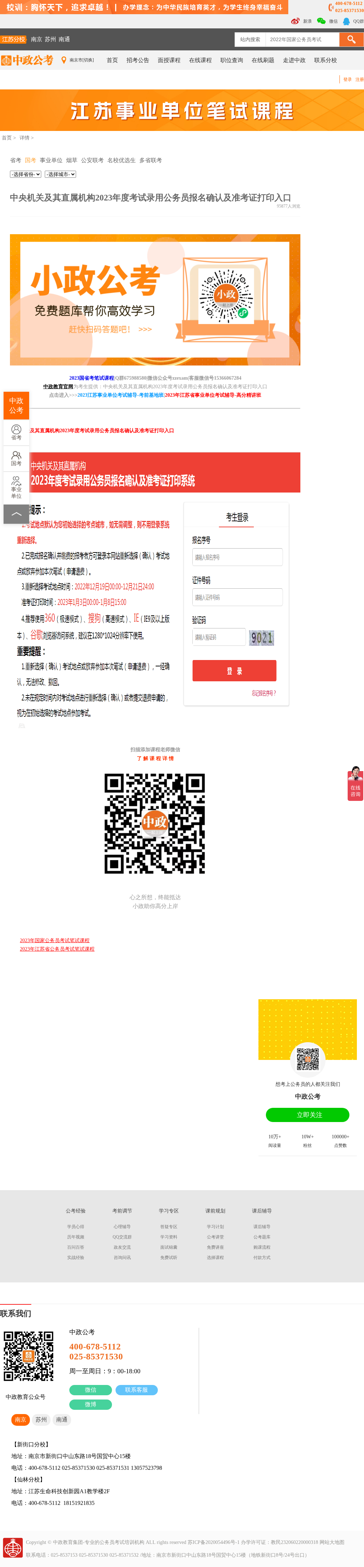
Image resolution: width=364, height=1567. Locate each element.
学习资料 (168, 1237)
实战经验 (75, 1257)
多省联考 (150, 160)
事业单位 (16, 492)
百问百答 (75, 1247)
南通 (64, 39)
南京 (36, 39)
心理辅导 (122, 1226)
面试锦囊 (168, 1247)
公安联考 (92, 160)
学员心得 (75, 1226)
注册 (359, 79)
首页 (112, 60)
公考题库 (262, 1237)
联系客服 (136, 1390)
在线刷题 (263, 60)
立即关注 (309, 1114)
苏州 (50, 39)
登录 (347, 79)
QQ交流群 (122, 1237)
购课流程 (262, 1247)
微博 (90, 1404)
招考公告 (138, 60)
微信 (90, 1390)
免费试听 (168, 1257)
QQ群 (358, 21)
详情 (25, 138)
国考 (16, 463)
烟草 (71, 160)
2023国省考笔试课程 (91, 378)
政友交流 (122, 1247)
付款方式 (262, 1257)
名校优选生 (121, 160)
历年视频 (75, 1237)
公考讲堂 (215, 1237)
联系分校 (325, 60)
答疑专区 (168, 1226)
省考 (16, 437)
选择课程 (215, 1257)
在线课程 (200, 60)
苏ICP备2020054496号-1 (214, 1542)
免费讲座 (215, 1247)
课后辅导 (262, 1226)
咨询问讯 (122, 1257)
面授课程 (169, 60)
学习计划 (215, 1226)
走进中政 (294, 60)
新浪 (307, 21)
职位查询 (231, 60)
